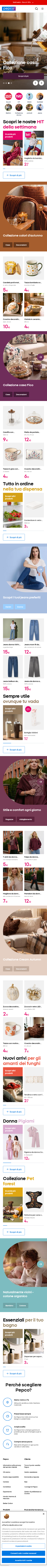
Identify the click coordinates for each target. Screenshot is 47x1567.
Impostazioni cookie (23, 1546)
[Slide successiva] (41, 82)
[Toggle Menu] (42, 8)
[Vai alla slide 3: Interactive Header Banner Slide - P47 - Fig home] (9, 83)
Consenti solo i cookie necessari (23, 1553)
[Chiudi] (43, 1514)
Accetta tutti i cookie (23, 1560)
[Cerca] (36, 8)
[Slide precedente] (35, 82)
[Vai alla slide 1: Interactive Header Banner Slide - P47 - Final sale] (4, 83)
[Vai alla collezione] (40, 207)
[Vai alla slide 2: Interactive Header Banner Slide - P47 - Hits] (6, 83)
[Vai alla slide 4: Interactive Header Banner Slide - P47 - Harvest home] (11, 83)
